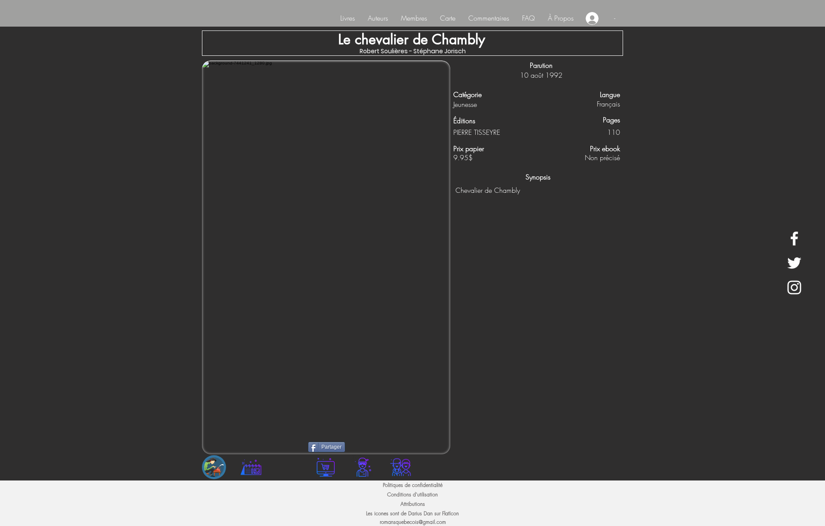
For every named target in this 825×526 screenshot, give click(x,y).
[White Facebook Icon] (794, 238)
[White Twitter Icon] (794, 263)
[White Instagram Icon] (794, 287)
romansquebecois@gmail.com (413, 522)
